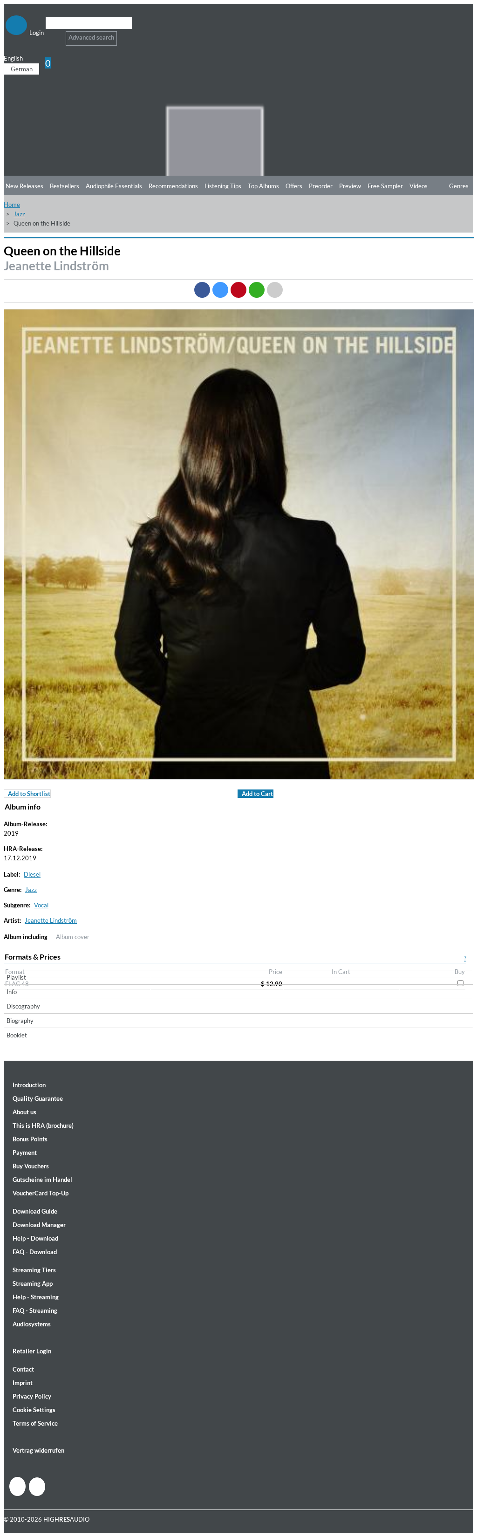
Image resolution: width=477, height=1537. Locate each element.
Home (12, 204)
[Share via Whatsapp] (257, 290)
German (22, 69)
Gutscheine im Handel (42, 1179)
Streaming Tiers (34, 1270)
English (13, 58)
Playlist (16, 977)
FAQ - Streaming (35, 1310)
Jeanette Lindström (56, 265)
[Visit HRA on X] (37, 1486)
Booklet (17, 1035)
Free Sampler (385, 186)
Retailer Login (32, 1351)
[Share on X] (220, 290)
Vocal (41, 905)
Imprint (23, 1382)
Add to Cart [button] (257, 793)
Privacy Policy (32, 1396)
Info (12, 991)
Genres (459, 186)
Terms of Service (35, 1423)
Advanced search (91, 37)
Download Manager (39, 1224)
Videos (418, 186)
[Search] (51, 35)
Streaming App (33, 1283)
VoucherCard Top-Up (40, 1193)
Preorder (321, 186)
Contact (23, 1369)
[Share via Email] (275, 290)
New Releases (24, 186)
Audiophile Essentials (114, 186)
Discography (23, 1006)
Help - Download (35, 1238)
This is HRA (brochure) (43, 1125)
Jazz (19, 214)
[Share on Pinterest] (238, 290)
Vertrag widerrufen (38, 1450)
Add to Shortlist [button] (29, 793)
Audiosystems (32, 1324)
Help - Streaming (36, 1297)
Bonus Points (30, 1139)
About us (24, 1112)
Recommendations (173, 186)
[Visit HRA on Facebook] (17, 1486)
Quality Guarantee (38, 1098)
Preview (350, 186)
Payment (25, 1152)
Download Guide (35, 1211)
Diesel (32, 874)
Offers (294, 186)
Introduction (29, 1085)
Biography (20, 1020)
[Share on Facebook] (202, 290)
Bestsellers (64, 186)
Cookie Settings (34, 1409)
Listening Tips (222, 186)
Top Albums (263, 186)
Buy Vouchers (31, 1166)
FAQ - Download (35, 1252)
